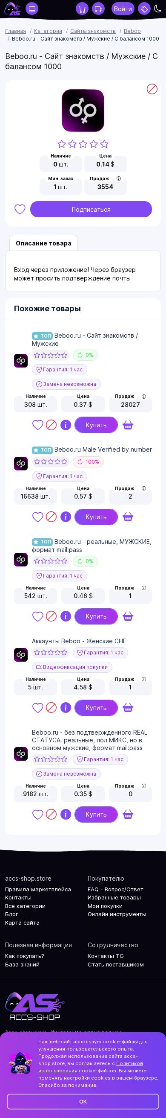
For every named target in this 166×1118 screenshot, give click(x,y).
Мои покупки (105, 905)
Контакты (18, 897)
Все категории (25, 905)
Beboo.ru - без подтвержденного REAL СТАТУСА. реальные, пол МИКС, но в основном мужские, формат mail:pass (89, 740)
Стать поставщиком (116, 964)
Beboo (132, 31)
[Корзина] (82, 8)
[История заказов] (98, 8)
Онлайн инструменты (117, 914)
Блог (11, 914)
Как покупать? (24, 955)
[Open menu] (144, 8)
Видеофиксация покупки (75, 667)
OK (83, 1101)
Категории (48, 31)
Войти (123, 8)
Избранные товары (114, 897)
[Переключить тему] (158, 8)
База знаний (22, 964)
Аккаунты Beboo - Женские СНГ (79, 641)
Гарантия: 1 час (62, 369)
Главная (15, 31)
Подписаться (91, 209)
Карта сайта (22, 922)
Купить (96, 425)
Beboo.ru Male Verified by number (96, 449)
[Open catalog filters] (32, 8)
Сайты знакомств (93, 31)
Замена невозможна (69, 384)
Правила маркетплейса (38, 889)
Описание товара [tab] (44, 243)
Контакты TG (106, 955)
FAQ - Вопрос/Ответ (115, 889)
